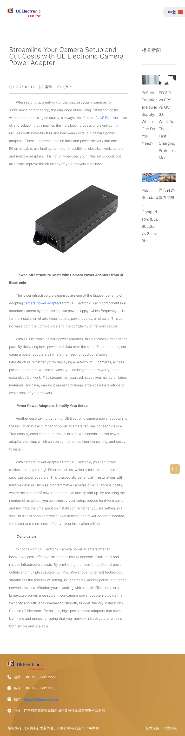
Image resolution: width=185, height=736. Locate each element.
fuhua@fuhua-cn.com (41, 699)
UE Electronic (110, 118)
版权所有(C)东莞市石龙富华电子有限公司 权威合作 (46, 728)
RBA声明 (92, 728)
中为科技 (170, 728)
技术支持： (154, 728)
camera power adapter (41, 303)
